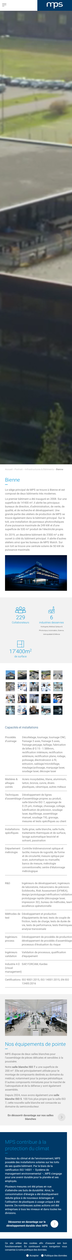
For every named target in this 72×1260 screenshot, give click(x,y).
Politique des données (55, 1255)
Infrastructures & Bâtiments (39, 469)
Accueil (8, 469)
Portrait (19, 469)
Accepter (34, 1255)
